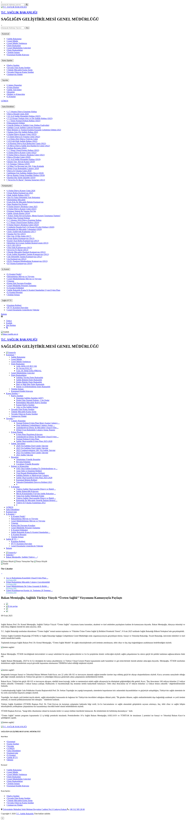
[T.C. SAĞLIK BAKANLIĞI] (14, 7)
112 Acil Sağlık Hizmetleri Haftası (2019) (23, 159)
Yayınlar (5, 80)
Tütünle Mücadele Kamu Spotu (20, 70)
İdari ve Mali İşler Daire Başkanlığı (30, 384)
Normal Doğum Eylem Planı (27, 439)
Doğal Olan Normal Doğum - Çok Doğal (32, 400)
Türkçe (9, 321)
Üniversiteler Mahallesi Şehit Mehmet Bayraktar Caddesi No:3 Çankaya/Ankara (35, 809)
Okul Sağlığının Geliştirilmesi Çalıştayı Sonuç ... (35, 425)
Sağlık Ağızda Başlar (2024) (18, 213)
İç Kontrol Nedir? (14, 274)
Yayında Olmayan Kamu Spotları (20, 72)
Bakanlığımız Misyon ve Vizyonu (20, 276)
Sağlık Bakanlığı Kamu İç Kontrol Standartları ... (30, 532)
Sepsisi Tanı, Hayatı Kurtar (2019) (21, 162)
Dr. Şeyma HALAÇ (24, 368)
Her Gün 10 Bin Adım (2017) (19, 236)
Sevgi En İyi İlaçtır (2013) (17, 250)
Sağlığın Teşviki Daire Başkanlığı (29, 377)
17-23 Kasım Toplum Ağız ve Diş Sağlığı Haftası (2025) (30, 118)
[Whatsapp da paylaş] (7, 611)
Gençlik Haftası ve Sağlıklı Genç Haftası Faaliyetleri (28, 125)
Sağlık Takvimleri (14, 90)
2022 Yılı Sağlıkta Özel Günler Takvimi (32, 453)
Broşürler (11, 92)
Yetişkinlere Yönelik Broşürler (28, 459)
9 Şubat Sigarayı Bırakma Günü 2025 (22, 206)
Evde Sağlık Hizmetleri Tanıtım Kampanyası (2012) (28, 254)
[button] (1, 574)
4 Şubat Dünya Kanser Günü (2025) (21, 209)
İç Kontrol (5, 269)
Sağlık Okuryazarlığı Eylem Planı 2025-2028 (34, 441)
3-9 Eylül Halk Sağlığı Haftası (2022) (22, 141)
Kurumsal (5, 34)
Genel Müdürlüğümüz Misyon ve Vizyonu (24, 279)
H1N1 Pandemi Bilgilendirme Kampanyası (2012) (27, 261)
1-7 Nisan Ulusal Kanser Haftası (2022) (23, 150)
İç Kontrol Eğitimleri (15, 288)
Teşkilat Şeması (13, 52)
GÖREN (4, 101)
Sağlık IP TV (7, 300)
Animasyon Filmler (15, 74)
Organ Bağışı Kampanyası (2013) (20, 238)
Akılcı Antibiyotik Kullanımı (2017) (21, 232)
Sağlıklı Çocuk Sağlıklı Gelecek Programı (24, 127)
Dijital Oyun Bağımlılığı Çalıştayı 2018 (23, 168)
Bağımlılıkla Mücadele (16, 200)
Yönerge (10, 281)
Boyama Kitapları (23, 462)
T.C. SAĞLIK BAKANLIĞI (19, 12)
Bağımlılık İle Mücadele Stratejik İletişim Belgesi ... (36, 500)
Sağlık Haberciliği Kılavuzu (27, 491)
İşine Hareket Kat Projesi (17, 204)
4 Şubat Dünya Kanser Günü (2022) (21, 152)
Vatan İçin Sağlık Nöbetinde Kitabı (30, 496)
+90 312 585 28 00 (77, 809)
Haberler (10, 555)
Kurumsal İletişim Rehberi (26, 480)
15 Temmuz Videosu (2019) (18, 164)
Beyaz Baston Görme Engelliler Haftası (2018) (26, 175)
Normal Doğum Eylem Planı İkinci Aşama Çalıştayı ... (38, 423)
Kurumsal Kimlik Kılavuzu (18, 55)
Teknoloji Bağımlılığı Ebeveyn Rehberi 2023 (34, 482)
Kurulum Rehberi (14, 305)
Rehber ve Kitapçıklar (16, 94)
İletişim (4, 314)
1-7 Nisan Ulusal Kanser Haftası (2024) (23, 222)
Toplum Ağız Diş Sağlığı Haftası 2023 (22, 132)
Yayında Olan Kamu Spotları (18, 68)
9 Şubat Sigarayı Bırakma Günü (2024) (23, 225)
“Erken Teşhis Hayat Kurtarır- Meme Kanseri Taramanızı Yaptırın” (34, 216)
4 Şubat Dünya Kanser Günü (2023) (21, 134)
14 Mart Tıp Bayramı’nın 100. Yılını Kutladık (25, 166)
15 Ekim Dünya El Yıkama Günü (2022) (23, 137)
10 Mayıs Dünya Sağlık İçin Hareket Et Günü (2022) (28, 146)
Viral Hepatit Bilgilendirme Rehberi (30, 473)
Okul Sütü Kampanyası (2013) (19, 247)
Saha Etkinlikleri (8, 107)
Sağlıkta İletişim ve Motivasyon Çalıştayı (32, 475)
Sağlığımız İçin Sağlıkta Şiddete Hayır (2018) (25, 173)
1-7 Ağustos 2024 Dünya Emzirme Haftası (24, 220)
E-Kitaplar (11, 96)
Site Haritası (11, 325)
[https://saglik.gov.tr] (9, 334)
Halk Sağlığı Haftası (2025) (18, 195)
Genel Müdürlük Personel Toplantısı (21, 286)
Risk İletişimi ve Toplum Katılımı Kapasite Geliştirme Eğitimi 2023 (34, 130)
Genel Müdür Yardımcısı (17, 43)
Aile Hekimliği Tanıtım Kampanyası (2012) (24, 257)
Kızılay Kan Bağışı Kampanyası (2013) (23, 241)
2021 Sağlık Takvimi (24, 455)
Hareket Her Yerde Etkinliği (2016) (21, 178)
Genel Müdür (12, 41)
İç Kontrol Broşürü (15, 292)
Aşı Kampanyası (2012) (16, 259)
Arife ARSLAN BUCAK (26, 366)
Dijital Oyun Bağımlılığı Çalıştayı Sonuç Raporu (35, 430)
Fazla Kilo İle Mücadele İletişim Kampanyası (25, 202)
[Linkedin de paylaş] (7, 609)
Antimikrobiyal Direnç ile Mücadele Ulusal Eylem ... (37, 428)
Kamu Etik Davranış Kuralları (19, 283)
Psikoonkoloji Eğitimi (16, 123)
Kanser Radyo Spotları (25, 405)
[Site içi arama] (7, 327)
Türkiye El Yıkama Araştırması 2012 (31, 503)
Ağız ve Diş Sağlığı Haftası (27, 407)
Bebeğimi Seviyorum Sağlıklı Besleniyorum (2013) (27, 243)
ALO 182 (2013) (14, 245)
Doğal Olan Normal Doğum (18, 218)
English (9, 323)
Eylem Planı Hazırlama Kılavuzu (29, 434)
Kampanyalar (7, 186)
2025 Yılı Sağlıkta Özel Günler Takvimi (32, 448)
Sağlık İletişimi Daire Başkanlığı (29, 380)
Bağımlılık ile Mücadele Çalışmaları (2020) (24, 229)
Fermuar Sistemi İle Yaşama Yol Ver (21, 211)
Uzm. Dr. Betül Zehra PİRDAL (29, 371)
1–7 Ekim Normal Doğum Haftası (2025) (23, 121)
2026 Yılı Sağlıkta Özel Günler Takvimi (32, 446)
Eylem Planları (13, 87)
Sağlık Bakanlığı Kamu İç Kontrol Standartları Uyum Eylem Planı (33, 290)
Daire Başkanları (14, 46)
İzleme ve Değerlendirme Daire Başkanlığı (33, 387)
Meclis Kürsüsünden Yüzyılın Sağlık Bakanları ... (36, 494)
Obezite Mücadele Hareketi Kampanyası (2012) (26, 252)
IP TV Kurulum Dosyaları (17, 308)
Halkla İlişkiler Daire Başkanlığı (29, 382)
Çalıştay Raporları (14, 85)
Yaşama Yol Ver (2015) (16, 234)
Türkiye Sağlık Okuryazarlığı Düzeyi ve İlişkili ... (36, 489)
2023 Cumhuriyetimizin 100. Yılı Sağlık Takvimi (35, 450)
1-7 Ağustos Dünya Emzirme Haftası (22, 112)
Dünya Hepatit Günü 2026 (18, 114)
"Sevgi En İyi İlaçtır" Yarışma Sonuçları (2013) (26, 180)
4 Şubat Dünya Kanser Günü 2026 (21, 191)
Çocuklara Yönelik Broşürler (27, 464)
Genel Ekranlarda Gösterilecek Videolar (23, 310)
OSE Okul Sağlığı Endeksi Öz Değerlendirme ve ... (36, 468)
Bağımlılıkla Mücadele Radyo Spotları (31, 402)
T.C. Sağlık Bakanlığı (25, 814)
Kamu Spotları (7, 60)
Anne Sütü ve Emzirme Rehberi (29, 471)
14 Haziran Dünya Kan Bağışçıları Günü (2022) (26, 143)
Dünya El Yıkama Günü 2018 (19, 171)
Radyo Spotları (13, 65)
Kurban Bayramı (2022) (17, 148)
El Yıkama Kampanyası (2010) (19, 263)
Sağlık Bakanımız (14, 39)
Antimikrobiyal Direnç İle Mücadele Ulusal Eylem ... (37, 437)
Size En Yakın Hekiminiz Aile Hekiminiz (23, 197)
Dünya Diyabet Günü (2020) (18, 157)
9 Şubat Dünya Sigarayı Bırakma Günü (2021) (26, 155)
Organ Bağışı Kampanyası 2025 (20, 193)
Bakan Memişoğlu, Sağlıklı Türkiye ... (21, 557)
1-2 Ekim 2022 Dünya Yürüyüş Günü (22, 139)
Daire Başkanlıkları (15, 50)
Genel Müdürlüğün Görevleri (19, 48)
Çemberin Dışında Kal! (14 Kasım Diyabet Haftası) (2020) (30, 227)
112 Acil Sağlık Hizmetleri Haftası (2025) (23, 116)
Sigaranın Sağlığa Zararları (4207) (29, 398)
